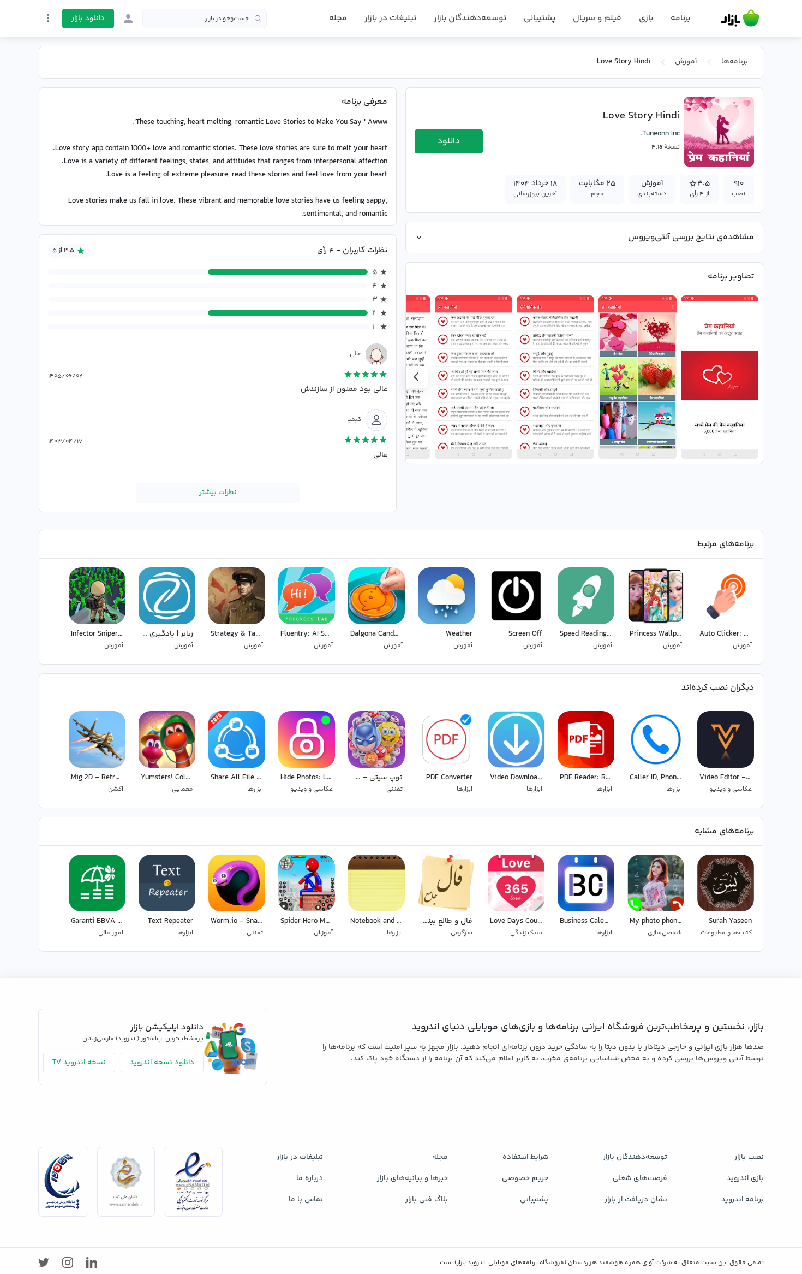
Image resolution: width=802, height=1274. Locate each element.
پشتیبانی (539, 18)
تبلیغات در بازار (390, 18)
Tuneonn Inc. (660, 134)
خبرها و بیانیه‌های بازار (412, 1178)
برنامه (680, 18)
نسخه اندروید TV (79, 1063)
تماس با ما (306, 1200)
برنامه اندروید (742, 1200)
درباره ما (309, 1178)
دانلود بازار (88, 19)
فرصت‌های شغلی (640, 1178)
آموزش (686, 62)
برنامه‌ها (734, 62)
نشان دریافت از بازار (636, 1200)
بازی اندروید (745, 1178)
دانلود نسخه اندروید (162, 1063)
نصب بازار (749, 1157)
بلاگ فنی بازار (426, 1200)
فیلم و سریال (597, 18)
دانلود (449, 141)
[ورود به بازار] (128, 18)
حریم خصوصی (525, 1178)
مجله (338, 18)
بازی (646, 18)
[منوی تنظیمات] (48, 18)
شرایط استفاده (525, 1157)
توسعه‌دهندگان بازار (470, 18)
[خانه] (740, 18)
